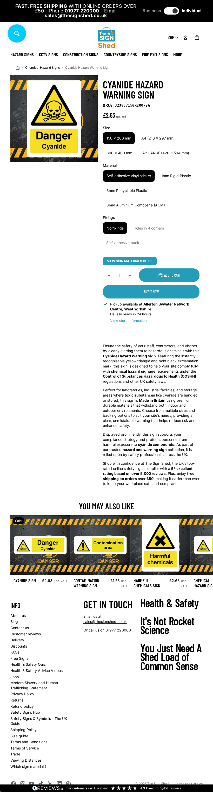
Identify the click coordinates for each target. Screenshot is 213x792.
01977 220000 (118, 630)
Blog (14, 621)
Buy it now (151, 291)
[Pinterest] (68, 784)
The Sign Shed (158, 784)
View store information (128, 320)
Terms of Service (24, 748)
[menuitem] (178, 54)
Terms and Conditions (28, 742)
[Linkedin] (59, 784)
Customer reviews (25, 634)
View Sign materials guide (129, 261)
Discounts (18, 646)
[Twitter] (50, 784)
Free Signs (19, 658)
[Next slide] (197, 554)
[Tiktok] (41, 784)
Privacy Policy (22, 694)
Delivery (17, 640)
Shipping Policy (23, 729)
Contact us (19, 628)
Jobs (14, 677)
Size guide (19, 736)
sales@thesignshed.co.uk (105, 621)
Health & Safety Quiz (28, 664)
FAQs (14, 652)
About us (18, 615)
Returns (16, 700)
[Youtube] (32, 784)
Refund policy (22, 706)
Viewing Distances (26, 760)
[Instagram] (22, 784)
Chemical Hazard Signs (42, 68)
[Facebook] (13, 784)
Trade (15, 754)
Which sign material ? (28, 766)
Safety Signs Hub (25, 712)
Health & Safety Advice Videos (36, 670)
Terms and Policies (189, 784)
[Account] (185, 37)
